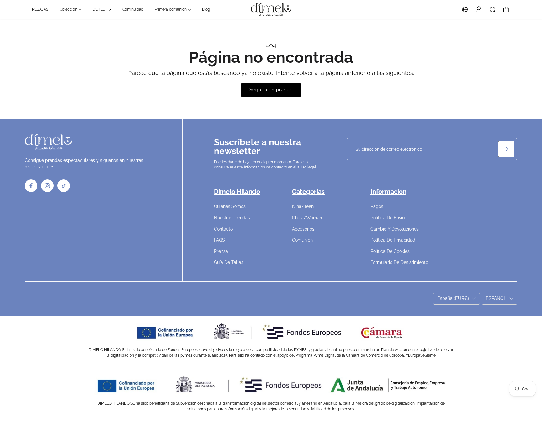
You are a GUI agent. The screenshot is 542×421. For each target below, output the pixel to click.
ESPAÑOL (496, 298)
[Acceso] (478, 9)
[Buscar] (492, 9)
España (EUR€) (453, 298)
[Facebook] (31, 185)
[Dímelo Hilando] (271, 9)
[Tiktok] (63, 185)
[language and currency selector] (465, 9)
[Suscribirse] (506, 149)
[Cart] (506, 9)
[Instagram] (47, 185)
